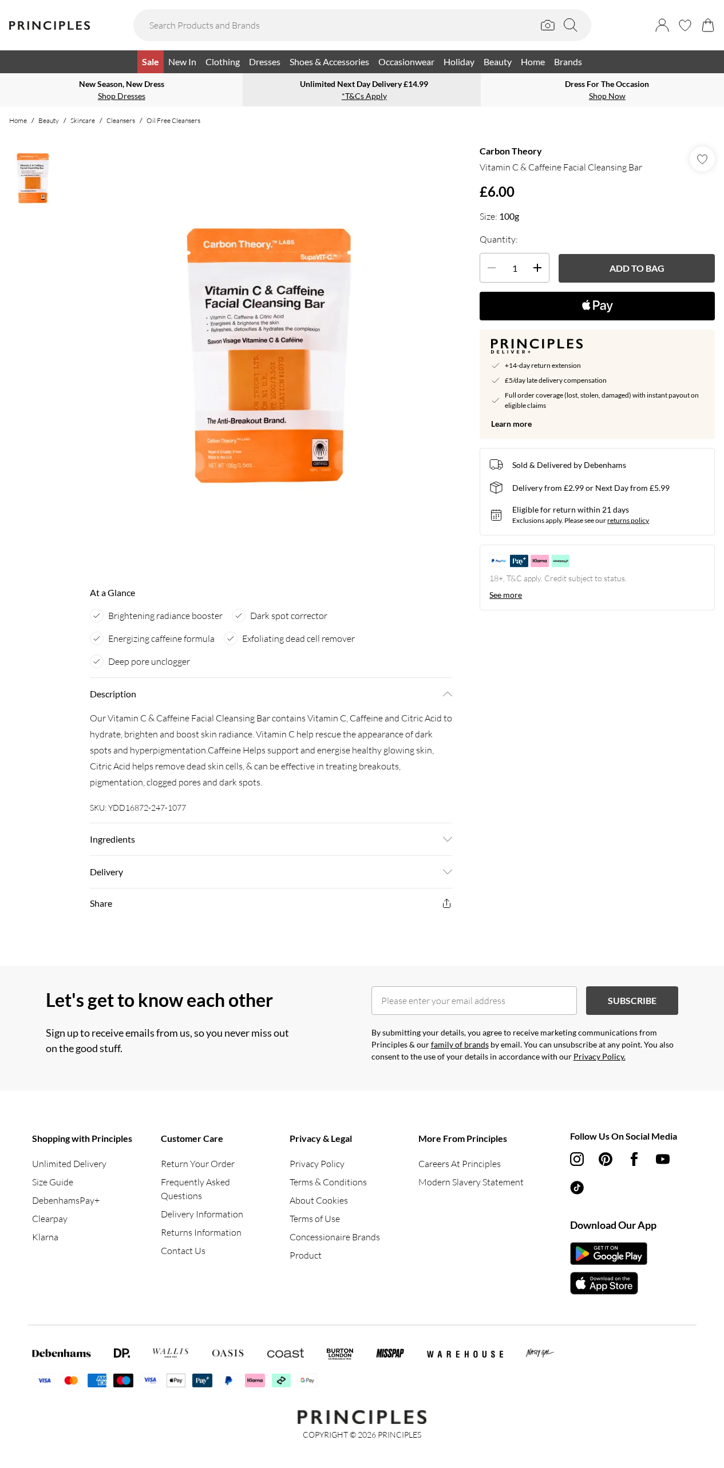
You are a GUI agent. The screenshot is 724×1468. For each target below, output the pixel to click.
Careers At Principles (459, 1163)
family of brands (460, 1044)
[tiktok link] (577, 1188)
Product (306, 1255)
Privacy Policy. (599, 1056)
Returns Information (201, 1232)
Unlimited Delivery (69, 1163)
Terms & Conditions (328, 1182)
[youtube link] (663, 1159)
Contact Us (183, 1250)
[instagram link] (577, 1159)
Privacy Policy (317, 1163)
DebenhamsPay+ (66, 1200)
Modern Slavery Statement (471, 1182)
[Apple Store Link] (608, 1283)
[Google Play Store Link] (608, 1253)
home (18, 120)
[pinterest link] (605, 1159)
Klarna (45, 1237)
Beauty (48, 120)
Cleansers (120, 120)
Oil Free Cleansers (173, 120)
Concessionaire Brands (335, 1237)
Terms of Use (315, 1218)
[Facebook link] (634, 1159)
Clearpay (50, 1218)
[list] (270, 354)
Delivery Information (202, 1214)
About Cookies (319, 1200)
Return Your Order (198, 1163)
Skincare (82, 120)
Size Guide (52, 1182)
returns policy (628, 520)
